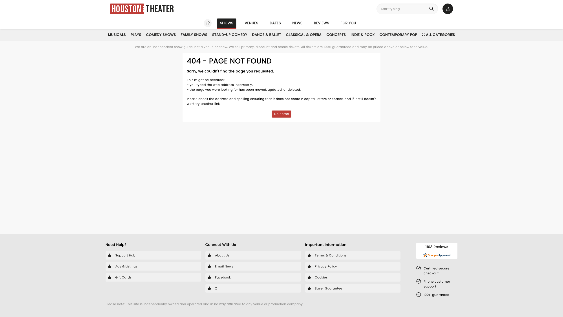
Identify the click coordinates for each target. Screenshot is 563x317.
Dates (275, 23)
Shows (226, 23)
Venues (251, 23)
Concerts (336, 34)
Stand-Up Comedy (229, 34)
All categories (440, 34)
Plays (136, 34)
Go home (281, 114)
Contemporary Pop (398, 34)
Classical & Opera (304, 34)
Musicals (117, 34)
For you (348, 23)
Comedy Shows (161, 34)
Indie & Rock (363, 34)
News (297, 23)
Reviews (321, 23)
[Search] (432, 9)
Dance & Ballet (266, 34)
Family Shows (194, 34)
